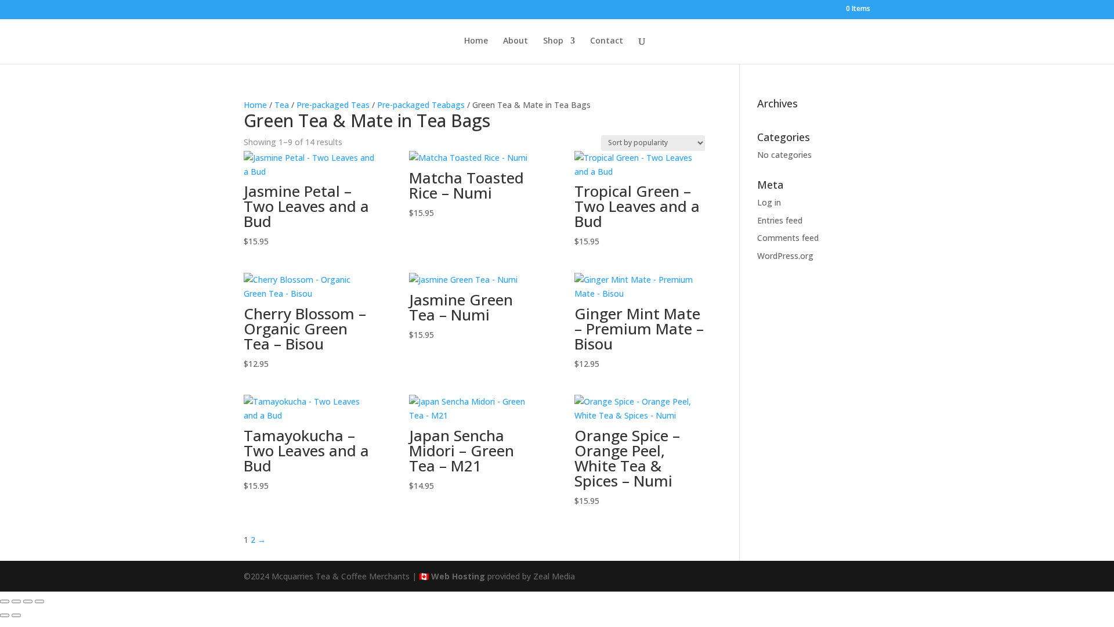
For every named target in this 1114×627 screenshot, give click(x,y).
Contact (606, 41)
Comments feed (788, 237)
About (515, 41)
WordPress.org (785, 255)
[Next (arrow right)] (16, 615)
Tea (281, 104)
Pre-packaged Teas (333, 104)
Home (476, 41)
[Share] (27, 601)
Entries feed (779, 220)
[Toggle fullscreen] (16, 601)
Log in (769, 202)
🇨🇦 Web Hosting (452, 576)
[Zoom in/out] (4, 601)
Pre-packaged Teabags (421, 104)
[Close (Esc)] (39, 601)
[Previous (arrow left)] (4, 615)
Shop (553, 41)
